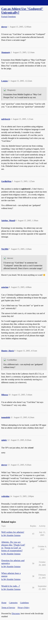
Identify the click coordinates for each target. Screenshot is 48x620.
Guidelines (24, 603)
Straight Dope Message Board (13, 3)
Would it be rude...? (10, 586)
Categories (13, 603)
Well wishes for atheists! (12, 532)
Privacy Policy (23, 607)
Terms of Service (8, 607)
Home (3, 603)
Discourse (16, 613)
